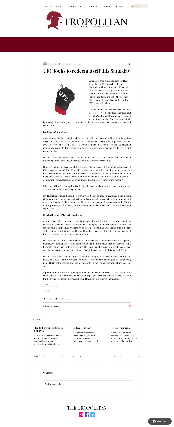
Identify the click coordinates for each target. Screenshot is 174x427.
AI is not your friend (121, 327)
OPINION (47, 290)
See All (140, 319)
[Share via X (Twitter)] (50, 298)
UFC (56, 285)
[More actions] (129, 63)
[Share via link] (62, 298)
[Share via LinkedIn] (56, 298)
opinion (47, 285)
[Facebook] (87, 414)
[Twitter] (92, 414)
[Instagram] (81, 414)
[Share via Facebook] (44, 298)
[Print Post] (67, 298)
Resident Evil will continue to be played (48, 329)
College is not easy (82, 327)
